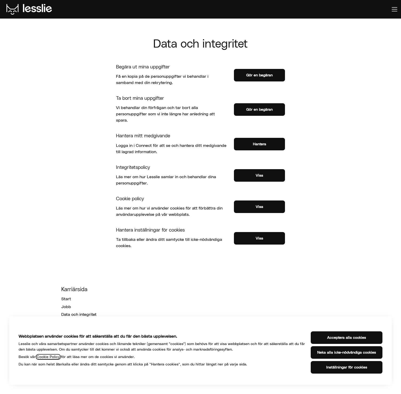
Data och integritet (79, 315)
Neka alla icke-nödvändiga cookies (346, 352)
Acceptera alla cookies (346, 337)
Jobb (66, 307)
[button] (259, 238)
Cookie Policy (48, 357)
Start (66, 299)
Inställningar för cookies (346, 367)
